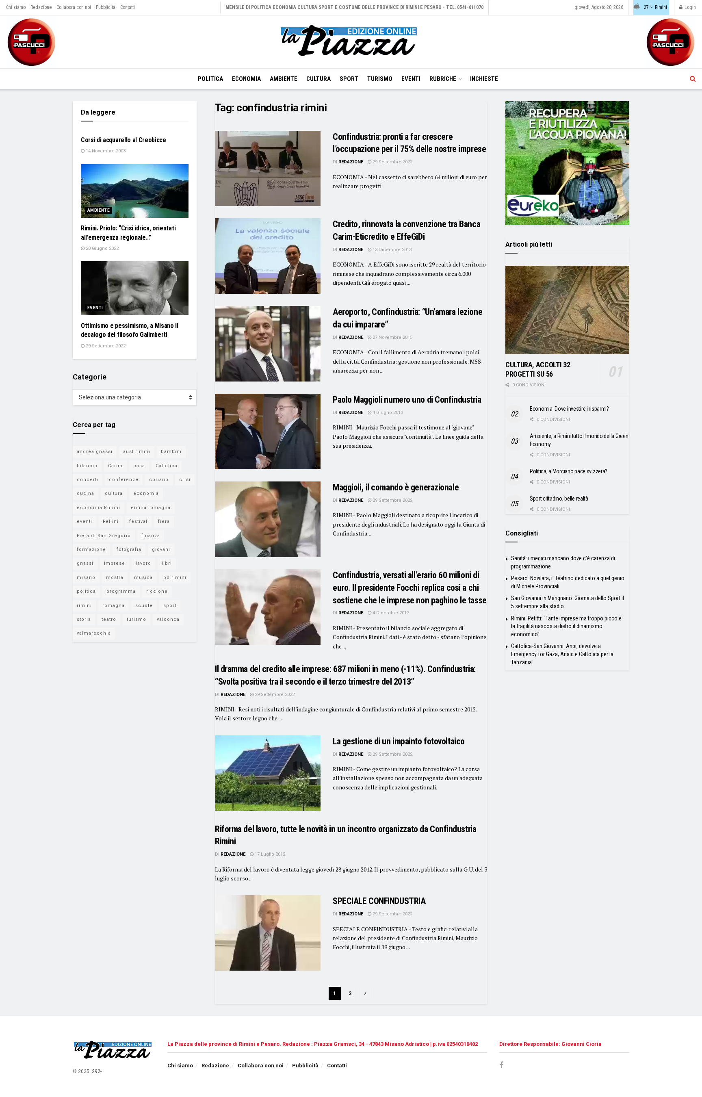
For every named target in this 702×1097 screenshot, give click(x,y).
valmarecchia (94, 633)
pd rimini (174, 577)
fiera (164, 521)
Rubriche (442, 78)
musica (143, 577)
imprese (114, 563)
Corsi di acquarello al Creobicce (123, 140)
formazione (91, 549)
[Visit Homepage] (351, 42)
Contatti (127, 7)
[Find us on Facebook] (501, 1065)
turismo (136, 619)
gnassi (85, 563)
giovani (161, 549)
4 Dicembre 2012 (390, 613)
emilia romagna (151, 507)
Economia (246, 78)
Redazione (41, 7)
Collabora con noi (73, 7)
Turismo (379, 78)
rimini (84, 605)
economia (146, 493)
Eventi (410, 78)
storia (84, 619)
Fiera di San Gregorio (104, 535)
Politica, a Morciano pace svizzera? (568, 471)
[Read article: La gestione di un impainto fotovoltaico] (268, 773)
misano (86, 577)
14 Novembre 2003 (105, 151)
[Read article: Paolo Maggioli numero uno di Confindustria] (268, 431)
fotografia (129, 549)
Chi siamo (16, 7)
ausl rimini (136, 451)
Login (689, 7)
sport (169, 605)
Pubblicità (105, 7)
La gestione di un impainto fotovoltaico (399, 741)
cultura (114, 493)
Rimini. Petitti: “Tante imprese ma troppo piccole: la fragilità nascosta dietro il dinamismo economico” (567, 626)
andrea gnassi (95, 451)
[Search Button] (693, 79)
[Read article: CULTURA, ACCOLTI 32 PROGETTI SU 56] (567, 310)
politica (86, 591)
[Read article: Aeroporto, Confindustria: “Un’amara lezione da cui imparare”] (268, 344)
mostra (115, 577)
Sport (349, 78)
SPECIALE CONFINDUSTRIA (379, 901)
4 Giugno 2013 (387, 412)
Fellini (111, 521)
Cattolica (167, 465)
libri (167, 563)
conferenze (124, 479)
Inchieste (484, 78)
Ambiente (283, 78)
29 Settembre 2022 (391, 162)
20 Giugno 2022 (101, 248)
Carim (115, 465)
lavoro (143, 563)
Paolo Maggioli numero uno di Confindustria (407, 400)
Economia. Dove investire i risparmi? (569, 408)
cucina (85, 493)
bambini (171, 451)
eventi (84, 521)
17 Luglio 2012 (269, 854)
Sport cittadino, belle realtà (559, 498)
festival (138, 521)
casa (139, 465)
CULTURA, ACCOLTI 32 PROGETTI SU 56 (537, 369)
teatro (109, 619)
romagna (113, 605)
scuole (144, 605)
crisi (185, 479)
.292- (96, 1071)
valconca (168, 619)
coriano (159, 479)
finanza (150, 535)
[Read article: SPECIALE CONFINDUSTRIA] (268, 933)
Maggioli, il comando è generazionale (396, 487)
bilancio (87, 465)
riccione (157, 591)
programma (121, 591)
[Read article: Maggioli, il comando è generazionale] (268, 519)
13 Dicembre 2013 (391, 249)
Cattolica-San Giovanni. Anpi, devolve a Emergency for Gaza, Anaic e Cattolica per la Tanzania (562, 654)
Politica (210, 78)
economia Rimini (98, 507)
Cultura (318, 78)
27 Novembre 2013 (391, 337)
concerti (87, 479)
